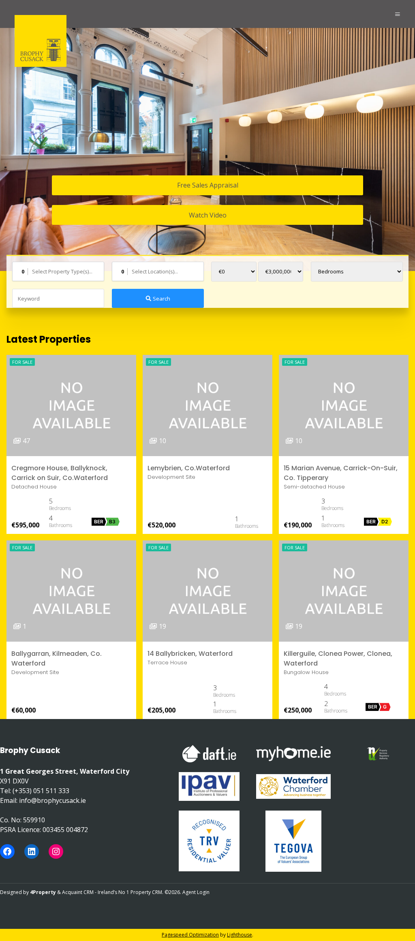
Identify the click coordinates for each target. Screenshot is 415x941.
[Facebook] (7, 851)
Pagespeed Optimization (190, 934)
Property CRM (146, 892)
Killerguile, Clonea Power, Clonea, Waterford (338, 658)
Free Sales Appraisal (207, 185)
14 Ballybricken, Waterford (190, 653)
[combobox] (58, 271)
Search (161, 298)
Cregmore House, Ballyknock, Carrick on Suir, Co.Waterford (59, 472)
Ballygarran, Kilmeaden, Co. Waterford (56, 658)
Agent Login (196, 892)
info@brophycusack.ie (52, 800)
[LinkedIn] (31, 851)
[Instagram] (56, 851)
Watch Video (208, 215)
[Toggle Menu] (397, 14)
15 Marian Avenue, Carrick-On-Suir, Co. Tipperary (341, 472)
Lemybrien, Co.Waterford (189, 468)
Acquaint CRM (78, 892)
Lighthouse (239, 934)
